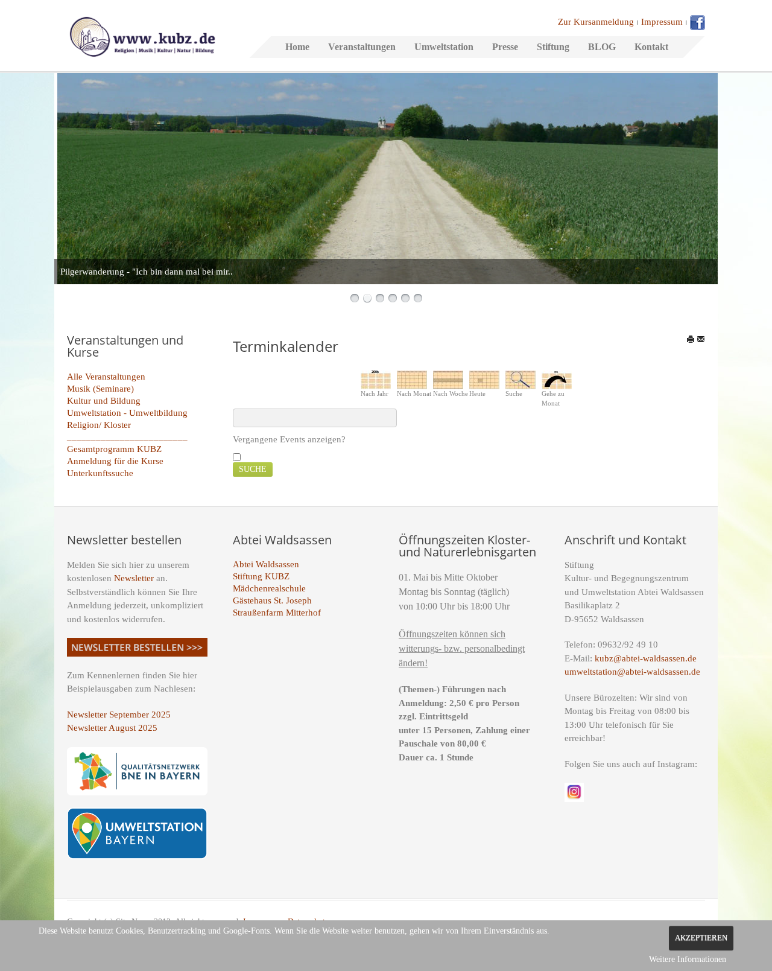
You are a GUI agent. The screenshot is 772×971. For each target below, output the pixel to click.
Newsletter (134, 578)
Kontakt (651, 47)
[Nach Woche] (448, 379)
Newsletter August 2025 (112, 728)
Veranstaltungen (362, 47)
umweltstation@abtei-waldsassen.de (632, 672)
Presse (505, 47)
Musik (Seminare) (100, 388)
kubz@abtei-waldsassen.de (646, 658)
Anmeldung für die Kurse (115, 461)
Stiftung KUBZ (261, 576)
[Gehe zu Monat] (557, 379)
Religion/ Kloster (99, 425)
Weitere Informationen (687, 959)
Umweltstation (443, 47)
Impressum (662, 22)
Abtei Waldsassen (266, 564)
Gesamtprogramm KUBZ (114, 449)
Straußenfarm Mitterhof (277, 612)
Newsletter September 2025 (119, 714)
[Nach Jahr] (376, 379)
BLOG (602, 47)
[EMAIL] (701, 339)
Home (297, 47)
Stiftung (553, 47)
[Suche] (520, 379)
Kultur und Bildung (104, 401)
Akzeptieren (701, 938)
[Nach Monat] (412, 379)
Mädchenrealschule (269, 588)
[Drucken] (690, 339)
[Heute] (484, 379)
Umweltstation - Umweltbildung (127, 413)
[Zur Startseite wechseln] (142, 35)
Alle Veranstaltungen (106, 376)
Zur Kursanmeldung (596, 22)
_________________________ (127, 437)
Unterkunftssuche (100, 473)
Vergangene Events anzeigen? (289, 439)
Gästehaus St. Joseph (272, 600)
